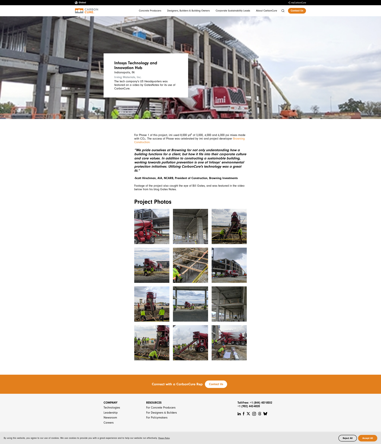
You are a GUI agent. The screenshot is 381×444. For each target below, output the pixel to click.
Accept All (367, 438)
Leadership (111, 412)
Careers (109, 422)
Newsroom (110, 417)
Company (110, 402)
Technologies (112, 407)
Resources (153, 402)
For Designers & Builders (161, 412)
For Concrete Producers (160, 407)
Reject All (348, 438)
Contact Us (297, 10)
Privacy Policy (164, 438)
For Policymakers (156, 417)
